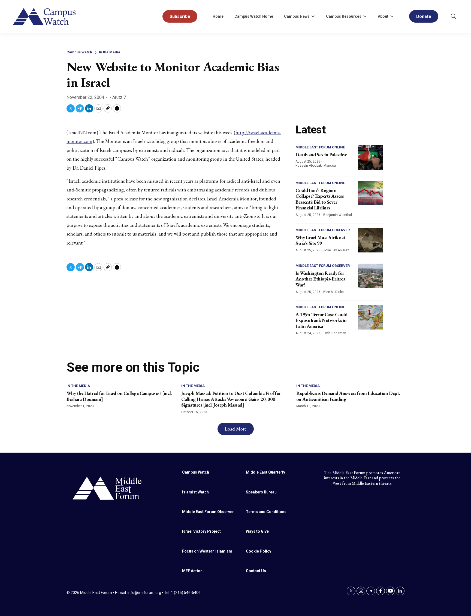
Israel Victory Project (201, 531)
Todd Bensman (334, 333)
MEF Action (192, 571)
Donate (423, 16)
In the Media (109, 52)
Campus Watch (79, 52)
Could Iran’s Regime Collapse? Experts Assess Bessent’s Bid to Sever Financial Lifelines (319, 199)
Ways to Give (257, 531)
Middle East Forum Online (320, 147)
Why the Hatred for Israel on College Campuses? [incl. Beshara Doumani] (119, 396)
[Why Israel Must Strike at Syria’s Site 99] (370, 240)
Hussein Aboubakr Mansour (316, 165)
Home (218, 16)
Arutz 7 (119, 97)
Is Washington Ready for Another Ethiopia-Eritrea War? (320, 279)
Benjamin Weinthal (337, 215)
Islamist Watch (195, 492)
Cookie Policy (258, 551)
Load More (236, 429)
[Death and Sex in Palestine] (370, 157)
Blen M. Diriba (333, 292)
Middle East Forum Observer (322, 230)
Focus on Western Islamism (207, 551)
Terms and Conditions (266, 512)
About (383, 16)
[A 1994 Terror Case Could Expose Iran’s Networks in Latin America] (370, 317)
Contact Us (256, 571)
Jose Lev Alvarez (336, 250)
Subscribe (180, 16)
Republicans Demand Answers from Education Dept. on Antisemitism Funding (348, 396)
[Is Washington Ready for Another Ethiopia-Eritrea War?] (370, 276)
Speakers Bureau (261, 492)
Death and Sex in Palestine (321, 154)
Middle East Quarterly (265, 472)
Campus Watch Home (253, 16)
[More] (313, 16)
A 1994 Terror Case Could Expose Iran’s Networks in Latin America (321, 320)
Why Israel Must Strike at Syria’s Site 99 (320, 240)
